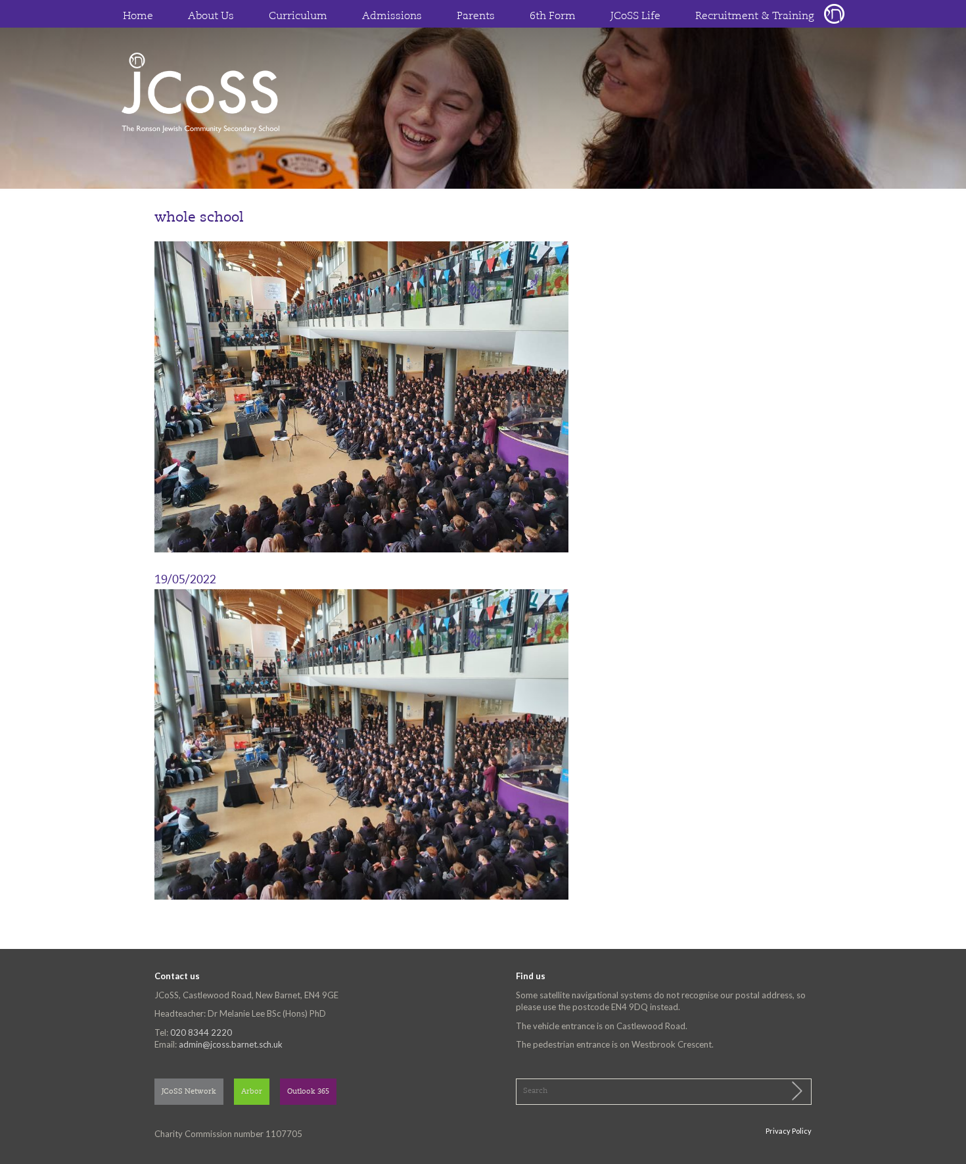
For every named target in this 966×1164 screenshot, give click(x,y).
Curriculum (298, 16)
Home (138, 16)
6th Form (553, 16)
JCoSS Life (635, 16)
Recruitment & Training (754, 16)
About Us (211, 16)
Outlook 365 (308, 1092)
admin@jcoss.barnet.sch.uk (231, 1044)
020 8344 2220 (201, 1032)
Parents (476, 16)
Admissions (392, 16)
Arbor (251, 1092)
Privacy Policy (789, 1131)
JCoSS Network (189, 1092)
